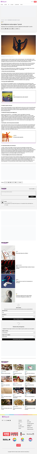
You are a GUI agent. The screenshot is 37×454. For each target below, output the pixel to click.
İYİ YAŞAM (20, 425)
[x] (4, 420)
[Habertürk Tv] (14, 434)
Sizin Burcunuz (4, 310)
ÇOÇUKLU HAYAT (21, 426)
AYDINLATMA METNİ (30, 429)
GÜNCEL (19, 428)
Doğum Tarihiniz (5, 330)
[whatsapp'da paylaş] (9, 28)
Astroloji (5, 4)
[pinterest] (10, 420)
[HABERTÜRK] (35, 1)
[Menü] (32, 1)
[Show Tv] (14, 439)
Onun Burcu (4, 314)
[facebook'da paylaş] (2, 28)
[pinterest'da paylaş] (12, 28)
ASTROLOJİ (20, 421)
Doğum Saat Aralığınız (6, 334)
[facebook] (2, 420)
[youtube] (8, 420)
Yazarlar (2, 4)
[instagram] (6, 420)
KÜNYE (28, 420)
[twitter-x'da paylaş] (3, 28)
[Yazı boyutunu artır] (14, 28)
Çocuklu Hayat (17, 4)
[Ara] (31, 1)
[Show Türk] (22, 439)
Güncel (21, 4)
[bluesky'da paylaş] (5, 28)
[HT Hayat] (18, 417)
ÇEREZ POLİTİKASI (30, 427)
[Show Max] (30, 439)
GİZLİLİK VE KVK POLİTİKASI (29, 426)
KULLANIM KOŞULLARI (30, 423)
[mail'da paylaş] (11, 28)
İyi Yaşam (12, 4)
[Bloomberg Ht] (30, 434)
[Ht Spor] (22, 434)
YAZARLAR (20, 420)
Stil (8, 4)
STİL (19, 423)
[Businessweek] (6, 439)
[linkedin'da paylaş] (7, 28)
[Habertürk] (6, 434)
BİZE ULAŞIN (29, 421)
